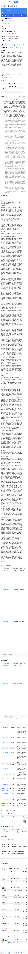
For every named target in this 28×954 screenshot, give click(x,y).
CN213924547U (5, 780)
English (10, 18)
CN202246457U (5, 570)
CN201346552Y (5, 805)
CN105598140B (5, 784)
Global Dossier (15, 47)
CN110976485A (5, 699)
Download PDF (7, 15)
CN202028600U (5, 737)
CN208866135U (5, 793)
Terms (22, 952)
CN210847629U (5, 774)
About (2, 952)
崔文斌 (10, 20)
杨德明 (13, 20)
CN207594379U (5, 768)
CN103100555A (5, 589)
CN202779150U (5, 742)
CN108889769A (5, 665)
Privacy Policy (3, 953)
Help (9, 953)
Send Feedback (8, 952)
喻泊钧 (7, 20)
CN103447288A (5, 621)
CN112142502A (5, 752)
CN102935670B (5, 790)
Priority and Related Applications (13, 45)
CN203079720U (5, 599)
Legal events (18, 44)
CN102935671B (5, 778)
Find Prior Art (14, 15)
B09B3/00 (5, 72)
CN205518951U (5, 764)
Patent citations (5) (7, 44)
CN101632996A (5, 734)
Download (18, 863)
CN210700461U (5, 803)
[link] (12, 74)
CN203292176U (5, 731)
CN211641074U (5, 788)
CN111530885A (5, 772)
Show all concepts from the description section (11, 942)
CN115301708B (5, 756)
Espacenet (10, 47)
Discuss (19, 47)
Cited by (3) (14, 44)
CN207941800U (5, 639)
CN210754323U (5, 799)
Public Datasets (16, 952)
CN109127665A (5, 683)
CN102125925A (5, 739)
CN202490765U (5, 727)
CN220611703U (5, 795)
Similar (21, 15)
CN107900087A (5, 760)
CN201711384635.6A (6, 819)
